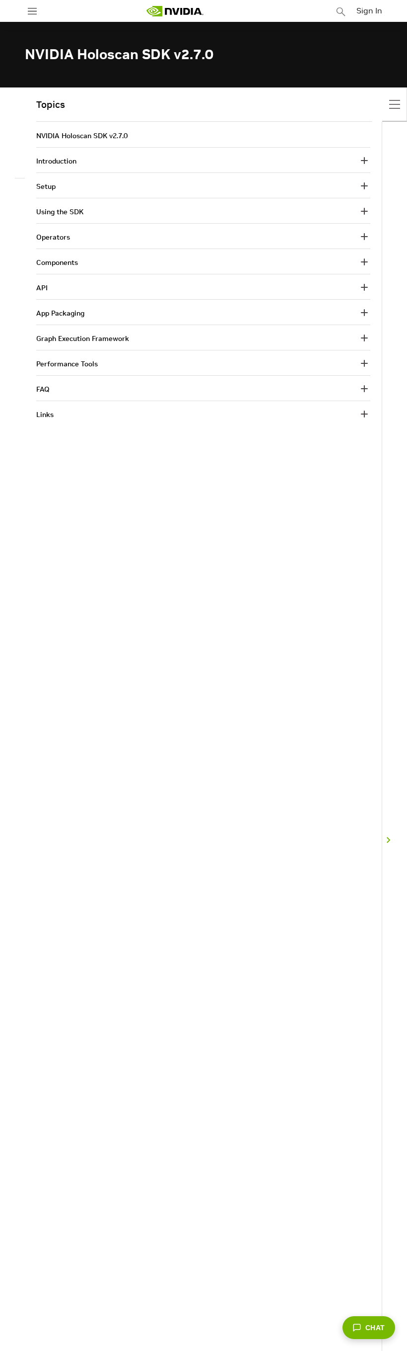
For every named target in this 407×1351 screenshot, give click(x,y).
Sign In (369, 10)
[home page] (174, 11)
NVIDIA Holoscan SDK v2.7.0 (82, 135)
